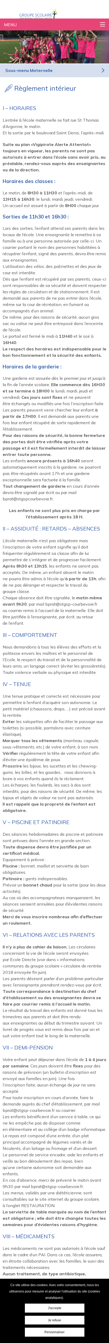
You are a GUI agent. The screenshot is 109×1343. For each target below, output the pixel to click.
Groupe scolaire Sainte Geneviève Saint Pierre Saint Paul (45, 14)
